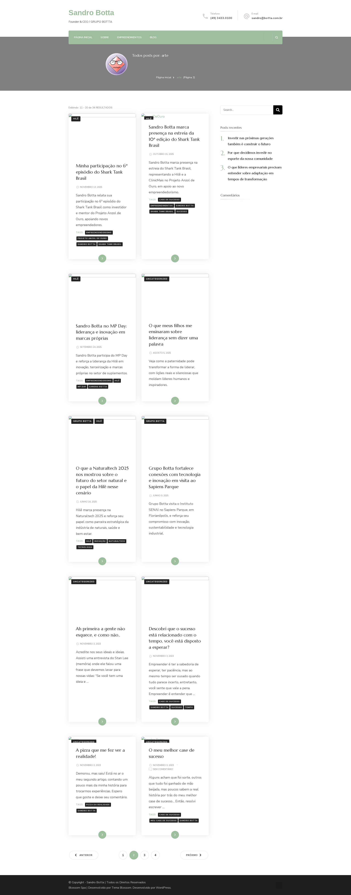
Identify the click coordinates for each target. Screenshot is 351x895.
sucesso (182, 211)
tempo (189, 707)
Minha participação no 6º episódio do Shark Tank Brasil (102, 172)
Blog (153, 37)
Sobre (105, 37)
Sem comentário (163, 769)
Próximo (192, 855)
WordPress (163, 888)
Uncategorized (156, 278)
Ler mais (97, 258)
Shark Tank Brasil (110, 244)
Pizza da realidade (98, 804)
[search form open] (276, 37)
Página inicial (83, 37)
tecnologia (85, 547)
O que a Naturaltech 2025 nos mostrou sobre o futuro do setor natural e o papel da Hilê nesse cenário (102, 480)
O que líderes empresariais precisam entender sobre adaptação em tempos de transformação (255, 173)
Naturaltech (117, 541)
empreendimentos (162, 205)
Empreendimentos (129, 37)
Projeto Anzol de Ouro (92, 238)
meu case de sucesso (164, 820)
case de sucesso (169, 199)
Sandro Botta (91, 13)
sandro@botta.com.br (267, 18)
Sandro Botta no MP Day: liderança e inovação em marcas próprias (101, 332)
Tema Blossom (121, 888)
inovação (100, 541)
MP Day (82, 386)
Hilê (76, 118)
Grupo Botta (82, 421)
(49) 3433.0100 (221, 18)
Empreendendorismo (99, 232)
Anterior (86, 855)
